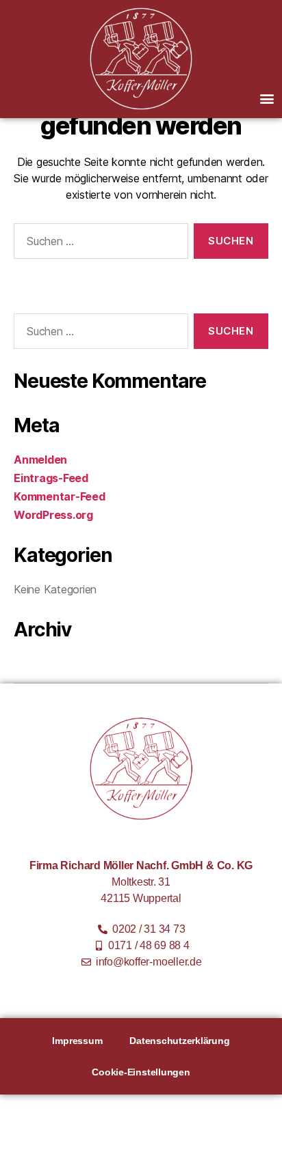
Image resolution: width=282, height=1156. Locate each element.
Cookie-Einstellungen (141, 1072)
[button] (266, 98)
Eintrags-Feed (51, 478)
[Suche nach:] (98, 243)
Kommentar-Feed (59, 496)
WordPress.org (53, 515)
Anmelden (40, 459)
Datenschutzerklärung (179, 1040)
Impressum (77, 1040)
